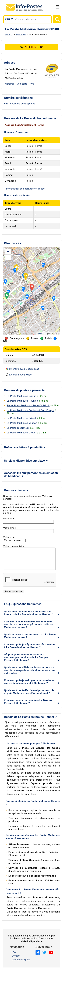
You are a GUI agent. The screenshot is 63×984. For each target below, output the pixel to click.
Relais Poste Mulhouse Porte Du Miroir (28, 405)
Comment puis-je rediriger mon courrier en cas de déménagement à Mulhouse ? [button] (29, 681)
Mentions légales (21, 959)
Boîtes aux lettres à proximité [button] (25, 447)
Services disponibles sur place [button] (26, 460)
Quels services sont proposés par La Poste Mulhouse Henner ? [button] (30, 636)
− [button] (8, 257)
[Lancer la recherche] (57, 19)
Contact (16, 955)
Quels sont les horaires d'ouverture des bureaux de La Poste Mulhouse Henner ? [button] (28, 613)
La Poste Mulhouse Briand (21, 418)
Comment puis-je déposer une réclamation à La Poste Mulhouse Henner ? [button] (29, 646)
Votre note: (9, 537)
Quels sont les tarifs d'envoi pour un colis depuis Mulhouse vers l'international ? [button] (29, 691)
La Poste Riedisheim (18, 427)
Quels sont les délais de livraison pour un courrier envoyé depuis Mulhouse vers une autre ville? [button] (29, 670)
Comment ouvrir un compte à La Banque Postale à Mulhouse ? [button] (28, 701)
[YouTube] (51, 952)
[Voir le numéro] (31, 47)
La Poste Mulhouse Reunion (22, 400)
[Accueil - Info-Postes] (24, 11)
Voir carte (22, 83)
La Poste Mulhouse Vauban (22, 422)
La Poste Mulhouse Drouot (21, 432)
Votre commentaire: (14, 546)
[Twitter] (44, 952)
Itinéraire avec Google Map (24, 368)
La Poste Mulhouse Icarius (21, 396)
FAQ (14, 951)
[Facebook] (38, 952)
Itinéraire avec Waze (20, 374)
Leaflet (39, 334)
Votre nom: (9, 518)
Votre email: (9, 527)
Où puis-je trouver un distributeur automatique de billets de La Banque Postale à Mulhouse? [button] (26, 657)
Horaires (9, 83)
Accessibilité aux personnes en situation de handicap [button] (31, 474)
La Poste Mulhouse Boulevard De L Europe (30, 410)
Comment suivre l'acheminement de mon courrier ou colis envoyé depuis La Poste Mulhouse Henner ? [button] (28, 624)
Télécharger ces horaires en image (25, 188)
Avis (32, 83)
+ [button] (8, 251)
